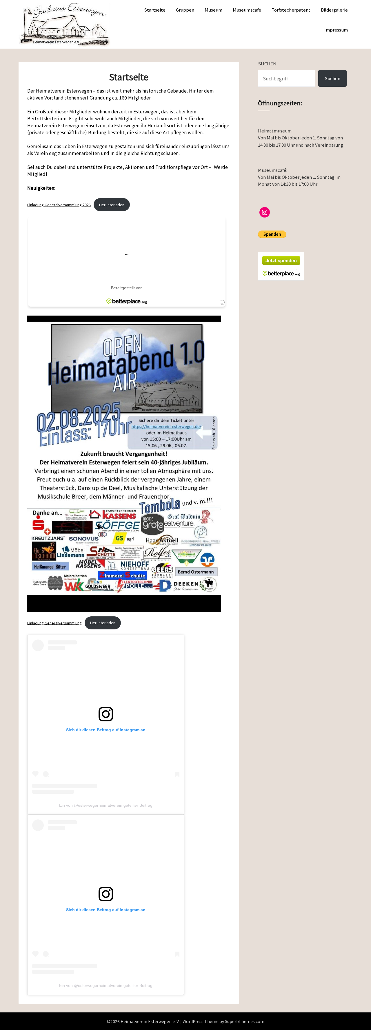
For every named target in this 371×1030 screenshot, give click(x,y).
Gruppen (185, 10)
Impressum (336, 30)
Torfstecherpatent (291, 10)
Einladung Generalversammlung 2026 (59, 204)
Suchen (267, 63)
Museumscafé (247, 10)
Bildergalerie (334, 10)
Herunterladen (111, 204)
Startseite (155, 10)
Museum (213, 10)
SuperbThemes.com (244, 1021)
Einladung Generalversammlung (54, 622)
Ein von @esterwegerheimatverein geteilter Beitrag (105, 805)
